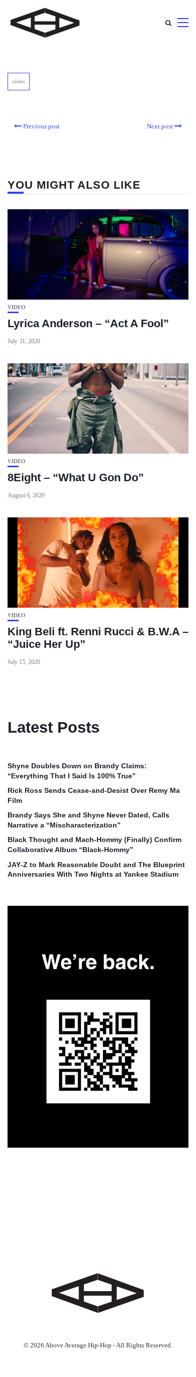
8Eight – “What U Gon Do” (76, 477)
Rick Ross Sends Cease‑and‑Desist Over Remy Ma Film (94, 795)
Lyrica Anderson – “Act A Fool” (88, 323)
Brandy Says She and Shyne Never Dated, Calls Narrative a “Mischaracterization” (88, 820)
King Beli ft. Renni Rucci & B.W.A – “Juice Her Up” (98, 637)
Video (17, 307)
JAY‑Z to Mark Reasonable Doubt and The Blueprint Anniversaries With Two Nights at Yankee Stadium (96, 870)
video (18, 81)
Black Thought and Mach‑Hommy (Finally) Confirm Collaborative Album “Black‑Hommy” (94, 845)
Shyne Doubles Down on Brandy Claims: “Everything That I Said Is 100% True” (77, 771)
